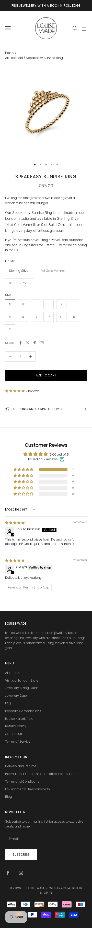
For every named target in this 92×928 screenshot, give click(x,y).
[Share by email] (42, 343)
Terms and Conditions (22, 781)
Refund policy (15, 726)
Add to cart (46, 375)
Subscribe (21, 854)
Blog (8, 796)
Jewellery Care (16, 695)
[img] (15, 523)
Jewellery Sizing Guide (22, 688)
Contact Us (13, 734)
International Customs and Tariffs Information (40, 774)
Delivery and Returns (21, 766)
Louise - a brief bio (19, 718)
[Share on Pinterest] (35, 343)
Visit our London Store (21, 680)
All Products (14, 58)
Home (9, 53)
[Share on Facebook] (20, 343)
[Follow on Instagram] (21, 872)
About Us (12, 673)
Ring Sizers (29, 245)
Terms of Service (17, 741)
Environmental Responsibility (27, 789)
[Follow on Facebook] (7, 872)
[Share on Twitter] (28, 343)
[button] (15, 391)
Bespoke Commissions (23, 711)
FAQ (8, 703)
